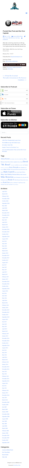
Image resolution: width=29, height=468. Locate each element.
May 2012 (4, 374)
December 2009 (5, 402)
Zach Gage (17, 38)
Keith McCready (18, 169)
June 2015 (4, 324)
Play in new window (11, 67)
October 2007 (5, 440)
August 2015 (5, 319)
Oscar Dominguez (17, 177)
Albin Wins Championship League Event (11, 140)
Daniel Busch (7, 162)
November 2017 (5, 257)
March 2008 (5, 428)
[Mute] (20, 64)
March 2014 (5, 359)
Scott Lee (6, 182)
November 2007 (5, 437)
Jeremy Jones (7, 167)
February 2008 (5, 430)
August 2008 (5, 419)
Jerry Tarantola (22, 167)
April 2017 (4, 272)
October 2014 (5, 343)
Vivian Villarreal (15, 184)
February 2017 (5, 276)
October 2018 (5, 234)
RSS (9, 69)
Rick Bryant (17, 180)
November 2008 (5, 414)
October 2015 (5, 314)
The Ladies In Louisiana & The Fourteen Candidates (14, 79)
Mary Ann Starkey (6, 174)
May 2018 (4, 246)
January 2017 (5, 279)
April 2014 (4, 357)
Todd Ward (11, 184)
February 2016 (5, 305)
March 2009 (5, 409)
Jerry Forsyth (13, 167)
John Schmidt (12, 169)
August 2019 (5, 217)
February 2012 (5, 376)
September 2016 (5, 288)
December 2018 (5, 229)
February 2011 (5, 390)
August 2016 (5, 291)
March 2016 (5, 302)
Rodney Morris (23, 180)
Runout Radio (5, 454)
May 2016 (4, 298)
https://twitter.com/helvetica (12, 61)
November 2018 (5, 231)
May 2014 (4, 355)
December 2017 (5, 255)
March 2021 (5, 194)
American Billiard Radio (18, 36)
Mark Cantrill (8, 171)
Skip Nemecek (21, 182)
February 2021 (5, 196)
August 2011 (5, 383)
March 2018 (5, 250)
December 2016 (5, 281)
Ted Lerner (7, 184)
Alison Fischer (5, 159)
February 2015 (5, 333)
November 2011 (5, 378)
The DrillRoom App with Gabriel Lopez (11, 142)
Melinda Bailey (16, 174)
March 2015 (5, 331)
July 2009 (4, 407)
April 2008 (4, 426)
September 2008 (5, 416)
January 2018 (5, 253)
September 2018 (5, 236)
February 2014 (5, 362)
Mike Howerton (12, 38)
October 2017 (5, 260)
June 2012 (4, 371)
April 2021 (4, 191)
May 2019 (4, 220)
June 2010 (4, 397)
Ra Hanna (6, 179)
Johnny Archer (6, 169)
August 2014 (5, 347)
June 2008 (4, 421)
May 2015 (4, 326)
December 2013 (5, 366)
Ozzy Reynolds (24, 177)
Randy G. (11, 179)
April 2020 (4, 208)
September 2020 (5, 203)
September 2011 (5, 381)
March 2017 (5, 274)
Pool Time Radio (6, 452)
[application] (14, 64)
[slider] (23, 64)
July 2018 (4, 241)
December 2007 (5, 435)
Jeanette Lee (3, 167)
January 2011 (5, 392)
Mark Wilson (22, 172)
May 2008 (4, 423)
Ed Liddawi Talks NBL (7, 145)
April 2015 (4, 329)
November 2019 (5, 215)
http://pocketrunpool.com (16, 56)
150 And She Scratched (10, 76)
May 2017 (4, 269)
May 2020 (4, 205)
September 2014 (5, 345)
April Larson (21, 159)
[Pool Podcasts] (14, 5)
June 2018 (4, 243)
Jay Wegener (25, 165)
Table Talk (4, 457)
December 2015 (5, 310)
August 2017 (5, 262)
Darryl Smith (20, 162)
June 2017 (4, 267)
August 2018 (5, 239)
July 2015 (4, 321)
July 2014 (4, 350)
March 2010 (5, 400)
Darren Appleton (14, 162)
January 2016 (5, 307)
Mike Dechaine (23, 174)
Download (19, 67)
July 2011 (4, 385)
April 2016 (4, 300)
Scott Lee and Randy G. (14, 182)
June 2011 (4, 388)
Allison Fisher (17, 159)
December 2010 (5, 395)
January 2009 (5, 411)
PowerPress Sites (17, 465)
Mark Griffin (16, 172)
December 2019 (5, 212)
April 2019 (4, 222)
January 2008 (5, 433)
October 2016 (5, 286)
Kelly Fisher (23, 169)
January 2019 (5, 227)
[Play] (4, 64)
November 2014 (5, 340)
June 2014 (4, 352)
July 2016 (4, 293)
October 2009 (5, 404)
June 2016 (4, 295)
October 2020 (5, 201)
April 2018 (4, 248)
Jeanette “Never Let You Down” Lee (10, 147)
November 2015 (5, 312)
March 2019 (5, 224)
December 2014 (5, 338)
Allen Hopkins (12, 159)
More (12, 69)
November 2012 (5, 369)
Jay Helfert (17, 165)
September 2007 (5, 442)
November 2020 (5, 198)
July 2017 (4, 265)
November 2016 (5, 284)
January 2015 (5, 336)
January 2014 (5, 364)
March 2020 (5, 210)
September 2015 (5, 317)
